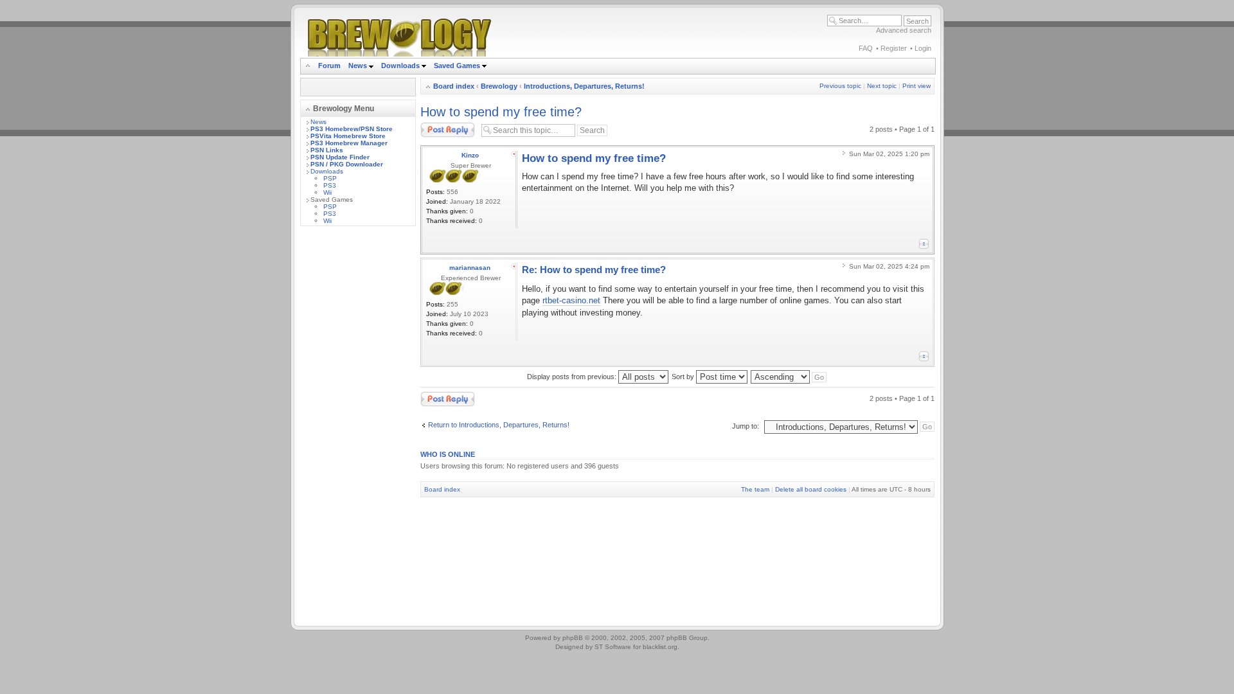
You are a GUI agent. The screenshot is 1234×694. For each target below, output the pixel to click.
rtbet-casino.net (571, 300)
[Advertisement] (358, 428)
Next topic (882, 85)
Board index (453, 86)
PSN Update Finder (340, 157)
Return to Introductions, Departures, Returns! (498, 425)
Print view (916, 85)
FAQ (866, 48)
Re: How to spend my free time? (594, 269)
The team (755, 489)
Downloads (401, 65)
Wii (327, 192)
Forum (329, 65)
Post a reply (439, 126)
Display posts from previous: (572, 376)
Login (923, 48)
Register (894, 48)
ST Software (613, 646)
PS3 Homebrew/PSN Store (351, 128)
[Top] (923, 243)
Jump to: (745, 426)
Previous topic (840, 85)
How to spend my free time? (501, 112)
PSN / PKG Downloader (346, 164)
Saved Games (458, 65)
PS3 (329, 185)
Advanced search (903, 30)
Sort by (684, 376)
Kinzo (470, 155)
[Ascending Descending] (789, 376)
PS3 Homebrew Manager (349, 143)
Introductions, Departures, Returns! (584, 86)
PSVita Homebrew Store (348, 135)
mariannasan (469, 267)
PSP (330, 178)
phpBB (572, 637)
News (357, 65)
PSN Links (326, 150)
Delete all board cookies (810, 489)
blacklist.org (660, 646)
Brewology (499, 86)
